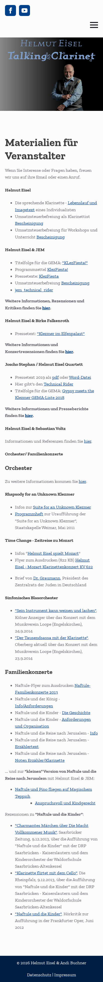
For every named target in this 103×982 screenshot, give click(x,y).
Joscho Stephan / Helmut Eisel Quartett (44, 364)
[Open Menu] (94, 25)
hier (46, 308)
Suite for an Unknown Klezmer (62, 507)
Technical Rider (58, 384)
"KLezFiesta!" (75, 262)
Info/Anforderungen (34, 706)
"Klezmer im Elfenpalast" (61, 333)
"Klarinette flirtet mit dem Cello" (46, 873)
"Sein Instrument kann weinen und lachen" (55, 610)
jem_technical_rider (34, 290)
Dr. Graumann (46, 578)
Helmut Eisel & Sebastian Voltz (35, 428)
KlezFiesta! (57, 269)
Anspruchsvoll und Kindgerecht (65, 803)
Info (94, 733)
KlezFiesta (49, 276)
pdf (55, 377)
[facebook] (10, 10)
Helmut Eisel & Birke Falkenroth (37, 320)
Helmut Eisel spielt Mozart (53, 553)
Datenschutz (39, 975)
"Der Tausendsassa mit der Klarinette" (51, 637)
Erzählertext (27, 746)
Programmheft (29, 514)
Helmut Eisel (18, 190)
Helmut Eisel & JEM (24, 249)
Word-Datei (80, 377)
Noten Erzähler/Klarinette (39, 760)
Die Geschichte (76, 712)
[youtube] (24, 10)
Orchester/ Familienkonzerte (34, 454)
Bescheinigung (29, 223)
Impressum (65, 975)
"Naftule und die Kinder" (38, 914)
